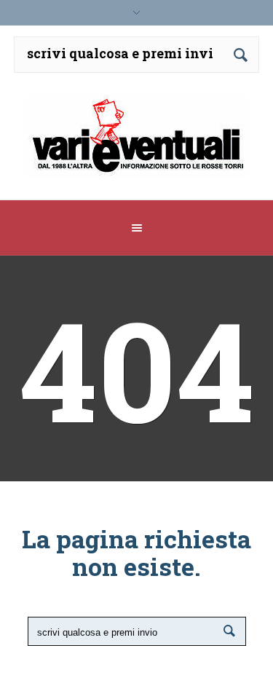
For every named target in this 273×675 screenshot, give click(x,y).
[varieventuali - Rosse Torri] (137, 142)
